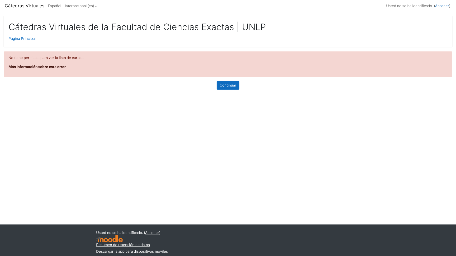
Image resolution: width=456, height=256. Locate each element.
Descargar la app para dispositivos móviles (132, 251)
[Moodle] (109, 238)
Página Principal (22, 38)
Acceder (442, 6)
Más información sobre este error (37, 66)
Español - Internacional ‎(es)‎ (71, 6)
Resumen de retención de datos (123, 244)
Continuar (228, 85)
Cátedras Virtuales (24, 6)
